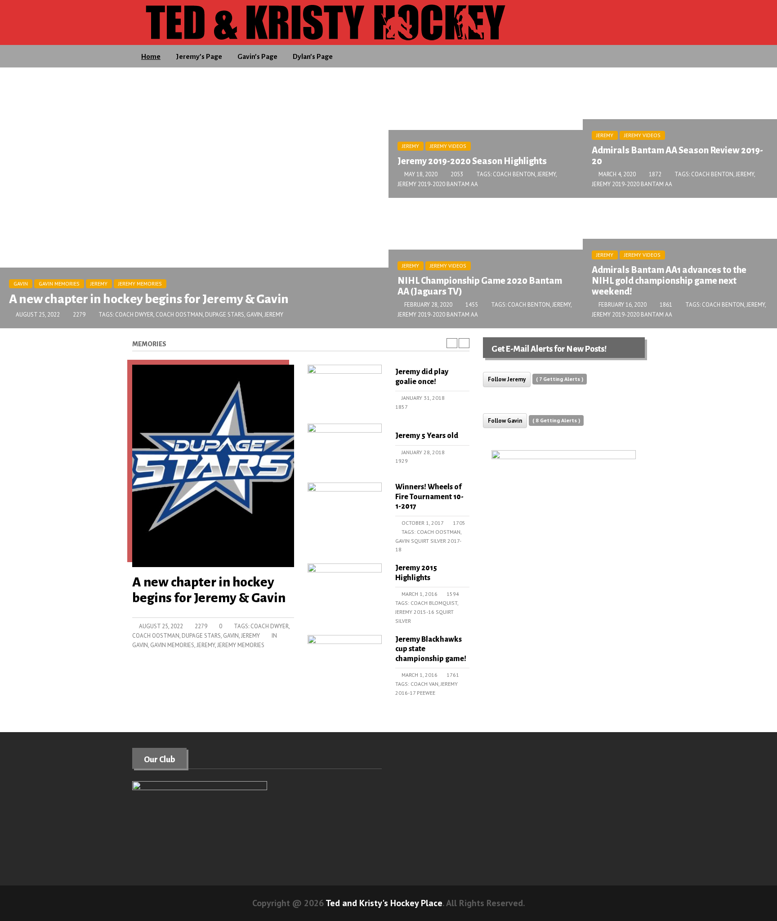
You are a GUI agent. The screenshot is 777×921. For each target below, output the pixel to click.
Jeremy (98, 283)
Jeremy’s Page (199, 56)
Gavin (20, 283)
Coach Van (424, 683)
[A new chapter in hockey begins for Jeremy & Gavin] (213, 469)
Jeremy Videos (448, 146)
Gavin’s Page (257, 56)
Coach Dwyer (134, 314)
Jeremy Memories (140, 283)
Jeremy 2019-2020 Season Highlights (472, 161)
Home (151, 56)
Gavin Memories (59, 283)
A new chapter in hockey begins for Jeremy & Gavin (149, 299)
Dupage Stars (224, 314)
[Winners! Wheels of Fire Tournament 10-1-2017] (345, 506)
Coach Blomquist (434, 602)
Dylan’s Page (313, 56)
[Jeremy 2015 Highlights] (345, 587)
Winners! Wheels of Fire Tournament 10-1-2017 (429, 496)
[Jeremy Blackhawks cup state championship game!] (345, 659)
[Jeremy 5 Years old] (345, 447)
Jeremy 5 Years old (426, 436)
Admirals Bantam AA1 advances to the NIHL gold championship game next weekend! (669, 280)
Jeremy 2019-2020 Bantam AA (437, 184)
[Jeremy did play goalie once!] (345, 388)
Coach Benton (514, 174)
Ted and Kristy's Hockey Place (384, 903)
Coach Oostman (179, 314)
